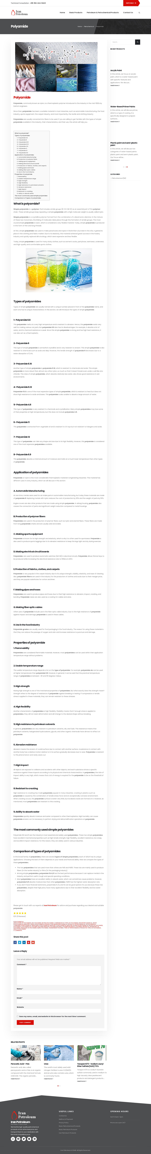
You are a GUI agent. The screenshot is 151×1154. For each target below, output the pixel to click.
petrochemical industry (47, 925)
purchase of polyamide (29, 928)
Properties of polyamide (23, 174)
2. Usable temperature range (26, 178)
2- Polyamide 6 (22, 140)
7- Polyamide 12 (22, 150)
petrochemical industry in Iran (67, 925)
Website (20, 1007)
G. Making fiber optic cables (26, 170)
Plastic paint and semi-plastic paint (123, 144)
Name (20, 989)
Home (62, 12)
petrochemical (80, 924)
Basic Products (75, 12)
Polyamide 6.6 (26, 927)
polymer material (56, 927)
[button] (58, 1086)
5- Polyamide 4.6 (22, 146)
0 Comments (17, 930)
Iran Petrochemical (85, 923)
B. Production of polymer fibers (27, 159)
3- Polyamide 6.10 (23, 142)
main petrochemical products (64, 924)
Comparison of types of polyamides (28, 198)
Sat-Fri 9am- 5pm (116, 1117)
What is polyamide (19, 929)
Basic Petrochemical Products (69, 1126)
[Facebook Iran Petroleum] (18, 1139)
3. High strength (22, 181)
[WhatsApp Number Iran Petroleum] (13, 1139)
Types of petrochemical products (75, 928)
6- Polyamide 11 (22, 148)
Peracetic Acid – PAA (20, 1064)
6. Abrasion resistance (24, 187)
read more (15, 1079)
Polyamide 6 (17, 927)
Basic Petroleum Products (68, 1129)
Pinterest (28, 942)
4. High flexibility (22, 183)
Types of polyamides (22, 135)
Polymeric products (82, 927)
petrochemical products (86, 925)
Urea (46, 1064)
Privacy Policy (63, 1123)
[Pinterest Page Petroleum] (35, 1139)
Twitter (19, 942)
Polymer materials (69, 927)
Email (33, 942)
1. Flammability (22, 176)
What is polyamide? (22, 133)
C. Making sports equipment (26, 161)
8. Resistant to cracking (24, 191)
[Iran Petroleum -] (19, 13)
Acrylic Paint (116, 70)
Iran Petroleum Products (67, 1133)
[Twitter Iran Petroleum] (24, 1139)
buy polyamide (36, 923)
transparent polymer (56, 928)
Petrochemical (89, 26)
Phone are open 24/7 (117, 1123)
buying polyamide (48, 923)
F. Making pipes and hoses (25, 168)
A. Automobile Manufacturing (26, 157)
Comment (22, 964)
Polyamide (99, 925)
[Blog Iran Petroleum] (29, 1139)
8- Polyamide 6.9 (22, 153)
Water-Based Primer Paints (122, 106)
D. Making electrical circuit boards (28, 163)
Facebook (15, 942)
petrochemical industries (30, 925)
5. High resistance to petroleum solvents (30, 185)
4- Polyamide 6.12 (23, 144)
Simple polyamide (42, 928)
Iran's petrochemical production (42, 924)
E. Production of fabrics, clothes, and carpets (31, 166)
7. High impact (21, 189)
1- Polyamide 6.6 (22, 138)
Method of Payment (66, 1119)
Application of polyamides (24, 155)
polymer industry (44, 927)
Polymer (34, 927)
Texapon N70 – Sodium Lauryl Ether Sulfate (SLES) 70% (90, 1065)
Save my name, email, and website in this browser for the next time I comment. (52, 1016)
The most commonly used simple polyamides (31, 196)
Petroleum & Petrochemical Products (103, 12)
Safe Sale (130, 3)
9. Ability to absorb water (25, 193)
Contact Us (128, 12)
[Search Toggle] (139, 12)
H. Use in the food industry (25, 172)
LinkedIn (24, 942)
